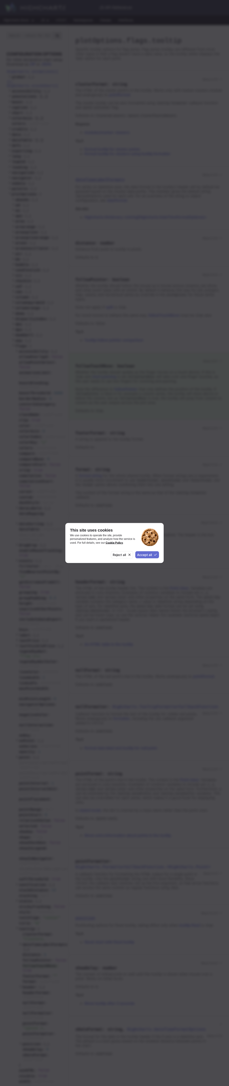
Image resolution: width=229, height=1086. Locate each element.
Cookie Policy (114, 542)
